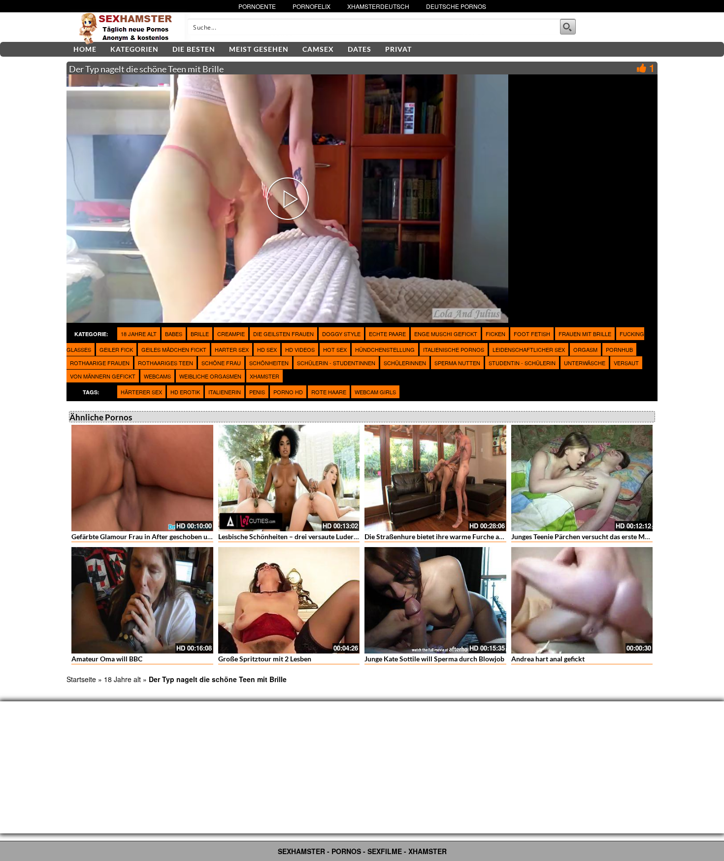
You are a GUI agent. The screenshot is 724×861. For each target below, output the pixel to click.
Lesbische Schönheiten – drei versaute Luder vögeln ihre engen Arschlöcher (333, 536)
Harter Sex (232, 349)
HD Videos (300, 349)
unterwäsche (584, 363)
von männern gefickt (102, 376)
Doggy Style (341, 334)
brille (200, 334)
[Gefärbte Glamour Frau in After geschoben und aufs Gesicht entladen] (142, 478)
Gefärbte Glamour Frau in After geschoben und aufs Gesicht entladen (176, 536)
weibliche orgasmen (210, 376)
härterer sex (141, 392)
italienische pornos (453, 349)
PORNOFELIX (311, 6)
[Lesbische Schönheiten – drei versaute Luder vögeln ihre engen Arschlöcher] (289, 478)
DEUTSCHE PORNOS (456, 6)
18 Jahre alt (139, 334)
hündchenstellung (385, 349)
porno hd (288, 392)
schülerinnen (405, 363)
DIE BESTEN (193, 49)
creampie (231, 334)
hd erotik (185, 392)
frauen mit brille (585, 334)
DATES (359, 49)
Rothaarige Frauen (100, 363)
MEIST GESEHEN (259, 49)
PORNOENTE (257, 6)
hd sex (267, 349)
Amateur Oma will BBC (106, 658)
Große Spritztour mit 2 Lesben (264, 658)
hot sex (335, 349)
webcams (157, 376)
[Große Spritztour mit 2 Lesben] (289, 600)
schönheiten (269, 363)
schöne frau (221, 363)
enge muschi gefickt (445, 334)
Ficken (495, 334)
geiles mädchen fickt (173, 349)
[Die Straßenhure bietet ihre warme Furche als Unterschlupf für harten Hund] (435, 478)
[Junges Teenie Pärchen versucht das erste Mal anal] (582, 478)
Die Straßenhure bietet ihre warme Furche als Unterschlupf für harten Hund (480, 536)
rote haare (328, 392)
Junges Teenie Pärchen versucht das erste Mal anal (587, 536)
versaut (626, 363)
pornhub (619, 349)
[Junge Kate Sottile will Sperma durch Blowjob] (435, 600)
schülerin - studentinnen (336, 363)
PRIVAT (398, 49)
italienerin (224, 392)
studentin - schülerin (522, 363)
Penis (257, 392)
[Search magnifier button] (568, 26)
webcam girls (375, 392)
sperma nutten (457, 363)
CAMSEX (318, 49)
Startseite (81, 679)
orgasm (585, 349)
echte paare (387, 334)
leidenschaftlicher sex (529, 349)
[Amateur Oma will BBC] (142, 600)
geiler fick (116, 349)
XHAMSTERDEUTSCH (378, 6)
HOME (85, 49)
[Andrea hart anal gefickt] (582, 600)
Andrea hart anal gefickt (548, 658)
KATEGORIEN (134, 49)
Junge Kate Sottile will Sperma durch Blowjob (434, 658)
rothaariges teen (165, 363)
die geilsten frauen (283, 334)
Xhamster (264, 376)
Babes (173, 334)
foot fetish (532, 334)
